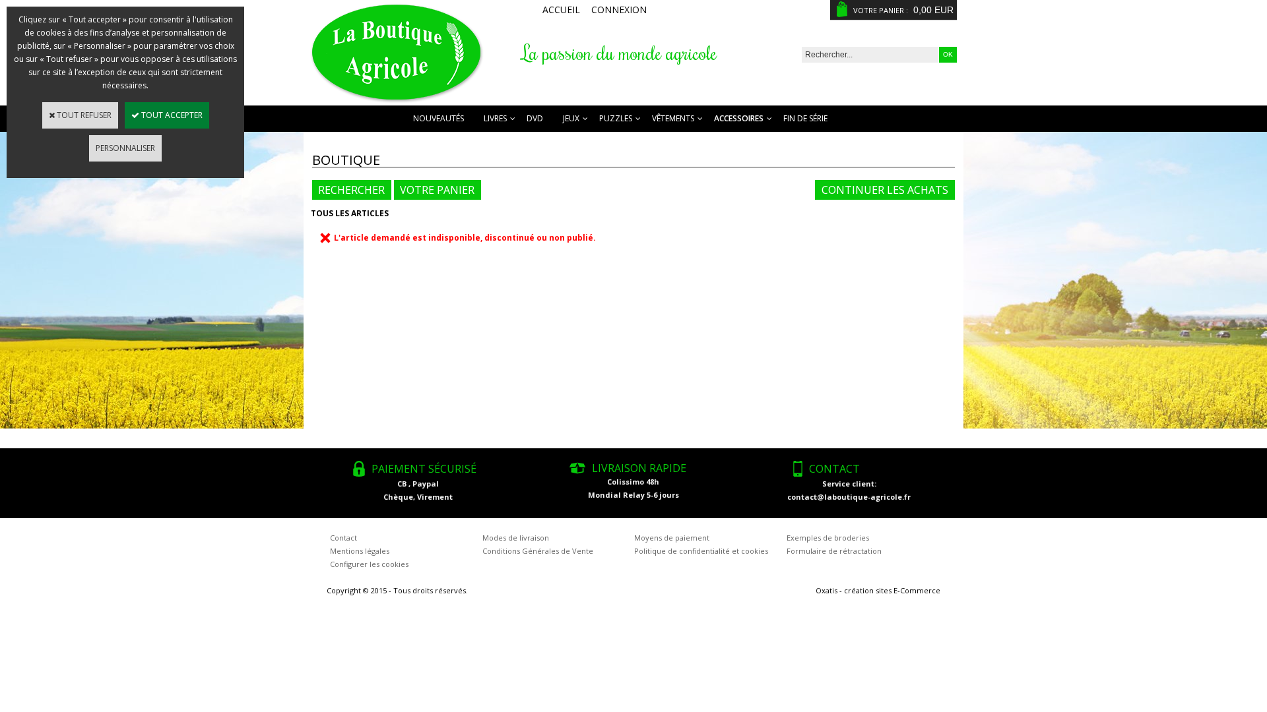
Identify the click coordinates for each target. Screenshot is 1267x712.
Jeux (571, 118)
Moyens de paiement (671, 538)
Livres (495, 118)
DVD (535, 118)
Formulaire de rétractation (834, 551)
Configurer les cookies (369, 564)
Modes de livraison (515, 538)
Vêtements (673, 118)
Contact (343, 538)
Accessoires (738, 118)
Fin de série (805, 118)
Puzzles (615, 118)
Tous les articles (350, 213)
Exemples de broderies (828, 538)
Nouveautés (438, 118)
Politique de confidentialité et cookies (701, 551)
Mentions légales (359, 551)
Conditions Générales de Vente (537, 551)
